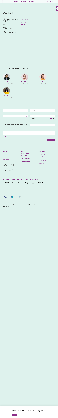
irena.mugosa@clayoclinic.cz (26, 161)
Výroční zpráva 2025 (42, 165)
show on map (6, 159)
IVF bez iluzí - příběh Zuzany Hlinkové (45, 153)
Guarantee (31, 1)
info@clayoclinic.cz (25, 18)
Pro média (41, 156)
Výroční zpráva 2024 (42, 163)
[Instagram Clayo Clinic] (24, 25)
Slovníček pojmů (42, 154)
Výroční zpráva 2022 (42, 160)
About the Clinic (47, 1)
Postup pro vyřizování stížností (44, 168)
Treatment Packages (37, 1)
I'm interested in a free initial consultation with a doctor (15, 122)
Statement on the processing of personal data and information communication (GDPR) (46, 158)
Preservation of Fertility (42, 1)
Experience (15, 1)
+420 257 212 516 (24, 19)
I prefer (53, 118)
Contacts (51, 1)
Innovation (23, 1)
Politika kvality (41, 166)
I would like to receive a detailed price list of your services (16, 124)
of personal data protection (34, 136)
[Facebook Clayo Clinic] (22, 25)
